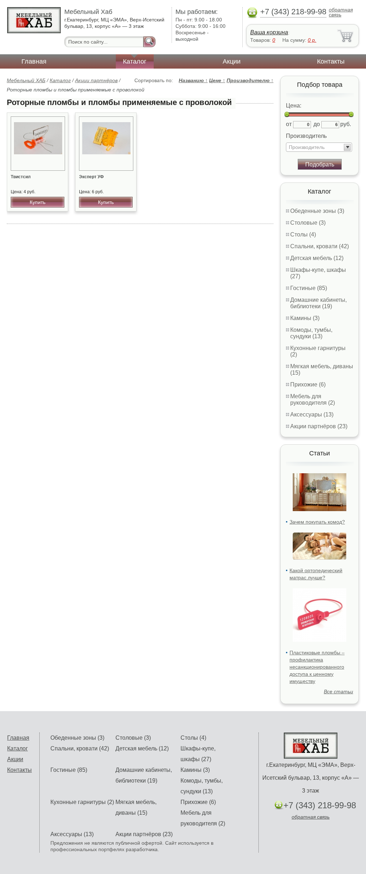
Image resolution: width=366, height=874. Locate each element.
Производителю (250, 80)
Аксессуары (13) (311, 414)
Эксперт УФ (91, 176)
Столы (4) (303, 234)
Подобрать (319, 164)
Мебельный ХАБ (26, 80)
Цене (217, 80)
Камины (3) (305, 318)
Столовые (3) (308, 223)
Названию (193, 80)
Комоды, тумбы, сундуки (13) (311, 333)
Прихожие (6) (308, 384)
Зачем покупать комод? (317, 522)
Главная (33, 61)
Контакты (331, 61)
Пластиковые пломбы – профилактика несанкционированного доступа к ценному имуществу (317, 667)
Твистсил (21, 176)
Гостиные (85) (308, 288)
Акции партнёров (96, 80)
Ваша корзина (269, 32)
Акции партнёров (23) (318, 426)
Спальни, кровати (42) (319, 246)
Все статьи (338, 691)
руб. (345, 124)
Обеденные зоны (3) (317, 211)
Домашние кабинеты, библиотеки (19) (318, 303)
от (289, 124)
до (316, 124)
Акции (232, 61)
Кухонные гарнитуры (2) (82, 802)
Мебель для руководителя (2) (312, 399)
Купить (37, 202)
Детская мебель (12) (316, 258)
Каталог (135, 61)
